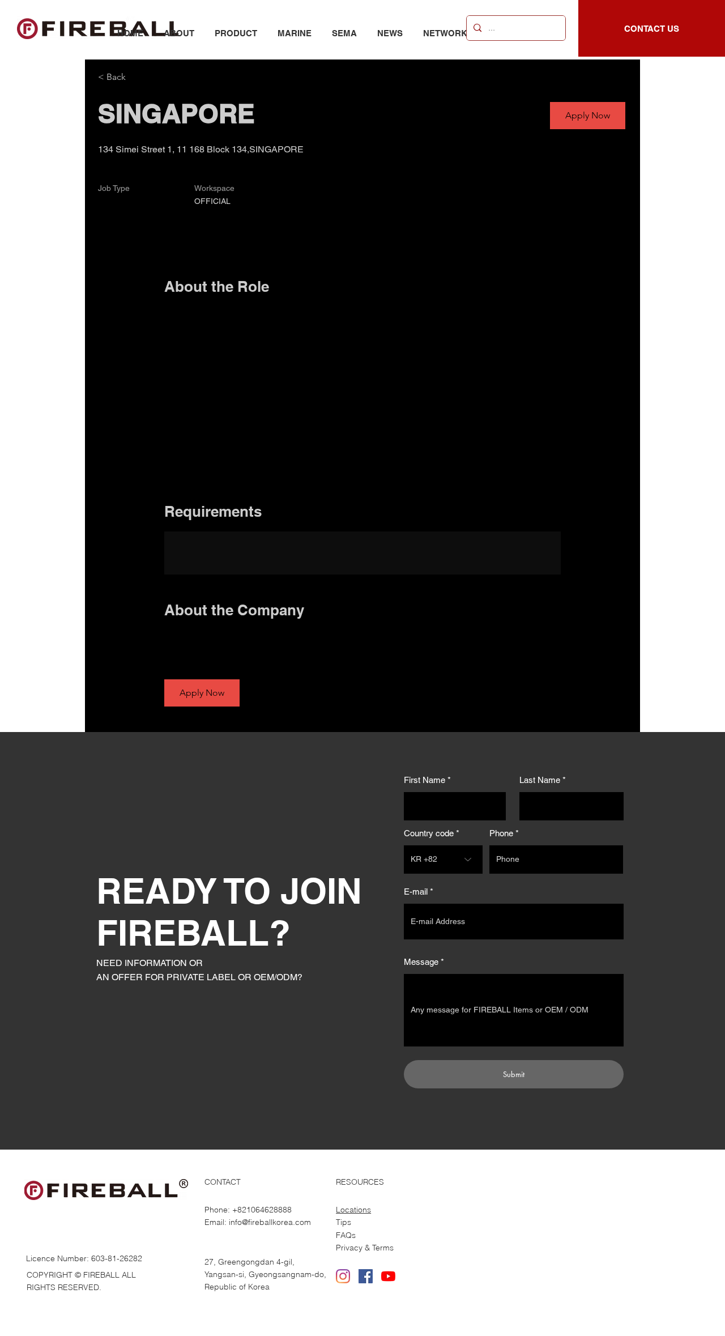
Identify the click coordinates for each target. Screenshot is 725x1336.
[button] (587, 115)
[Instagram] (343, 1276)
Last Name (539, 780)
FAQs (346, 1235)
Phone (501, 833)
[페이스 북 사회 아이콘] (366, 1276)
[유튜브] (388, 1276)
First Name (424, 780)
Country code (429, 833)
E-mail (416, 891)
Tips (343, 1222)
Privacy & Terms (365, 1248)
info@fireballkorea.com (270, 1222)
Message (421, 962)
